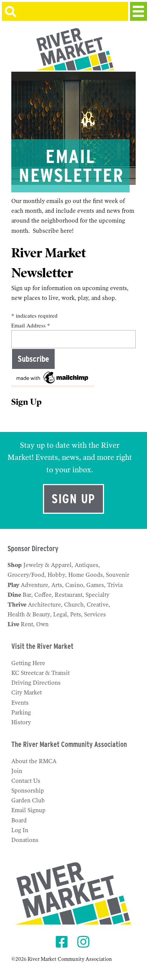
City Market (26, 692)
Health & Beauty (29, 614)
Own (42, 624)
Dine (14, 595)
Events (20, 702)
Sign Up (73, 498)
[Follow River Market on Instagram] (84, 942)
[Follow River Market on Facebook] (63, 942)
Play (13, 585)
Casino (74, 585)
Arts (56, 585)
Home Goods (85, 575)
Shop (15, 565)
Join (16, 771)
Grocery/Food (26, 575)
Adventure (34, 585)
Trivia (114, 585)
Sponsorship (27, 790)
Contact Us (25, 780)
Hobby (56, 575)
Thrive (17, 604)
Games (95, 585)
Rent (27, 624)
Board (19, 820)
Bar (27, 595)
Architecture (44, 604)
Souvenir (117, 575)
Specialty (97, 595)
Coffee (43, 595)
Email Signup (28, 810)
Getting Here (28, 663)
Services (95, 614)
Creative (98, 604)
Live (13, 624)
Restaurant (69, 595)
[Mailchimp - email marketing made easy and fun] (52, 383)
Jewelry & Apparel (47, 565)
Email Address (30, 325)
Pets (75, 614)
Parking (21, 712)
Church (74, 604)
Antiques (86, 565)
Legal (60, 614)
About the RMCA (34, 761)
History (21, 722)
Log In (19, 830)
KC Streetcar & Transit (40, 673)
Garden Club (28, 800)
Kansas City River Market (73, 49)
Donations (24, 840)
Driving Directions (36, 682)
